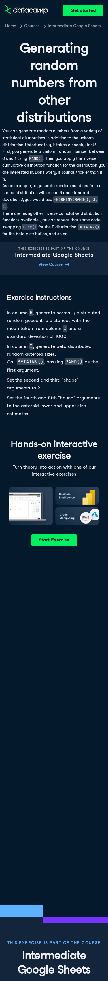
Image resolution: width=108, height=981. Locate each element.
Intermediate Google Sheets (74, 26)
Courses (32, 26)
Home (10, 26)
